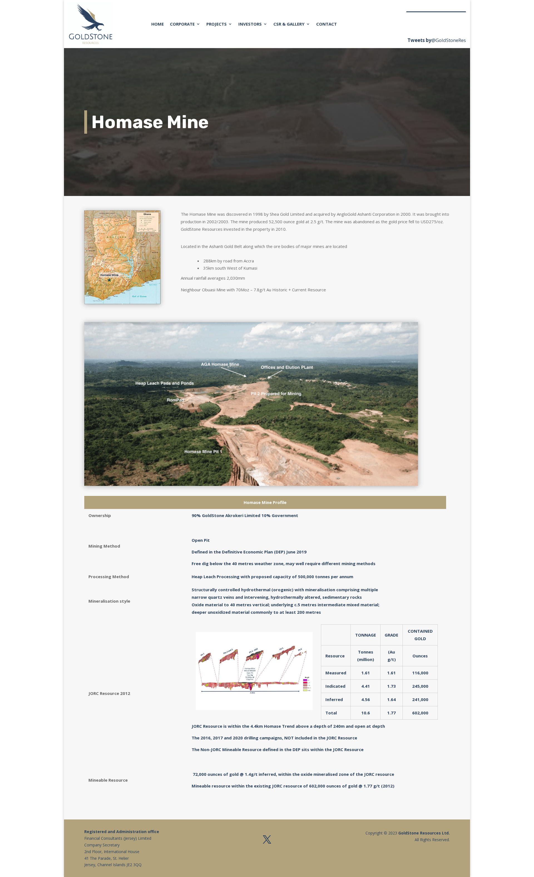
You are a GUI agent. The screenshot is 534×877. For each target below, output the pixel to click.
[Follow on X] (267, 839)
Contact (326, 24)
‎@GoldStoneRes (448, 40)
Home (157, 24)
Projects (216, 24)
